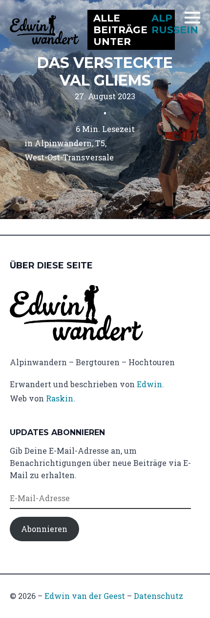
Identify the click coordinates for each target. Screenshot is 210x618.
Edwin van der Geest (84, 596)
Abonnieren (44, 529)
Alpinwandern (63, 143)
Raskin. (60, 398)
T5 (100, 143)
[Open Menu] (192, 17)
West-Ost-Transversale (69, 157)
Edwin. (150, 384)
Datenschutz (158, 596)
